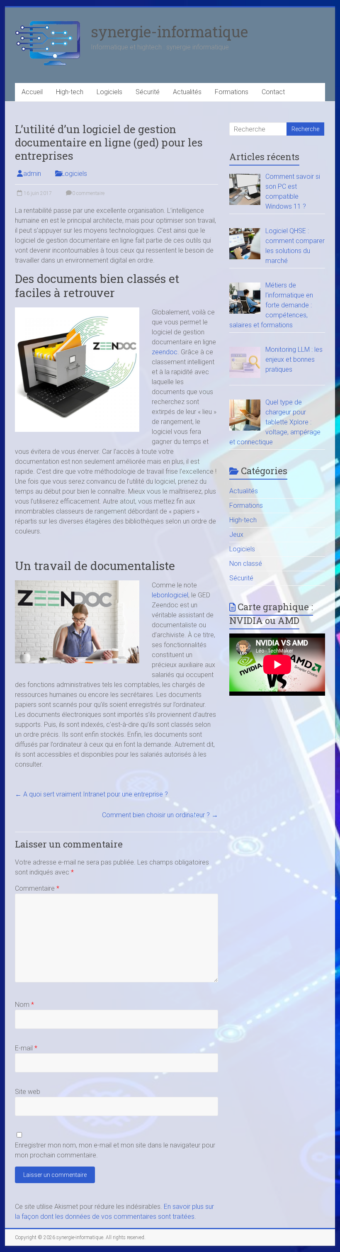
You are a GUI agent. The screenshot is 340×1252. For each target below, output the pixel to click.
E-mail (26, 1048)
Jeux (236, 534)
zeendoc (164, 352)
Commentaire (37, 888)
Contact (273, 92)
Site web (27, 1092)
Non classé (245, 564)
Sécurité (148, 92)
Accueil (32, 92)
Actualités (187, 92)
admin (32, 174)
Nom (24, 1004)
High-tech (69, 92)
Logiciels (109, 92)
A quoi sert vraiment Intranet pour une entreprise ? (91, 794)
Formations (231, 92)
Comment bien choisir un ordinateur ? (160, 815)
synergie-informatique (169, 31)
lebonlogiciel (170, 595)
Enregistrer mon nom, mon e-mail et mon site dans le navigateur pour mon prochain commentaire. (115, 1150)
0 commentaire (87, 193)
